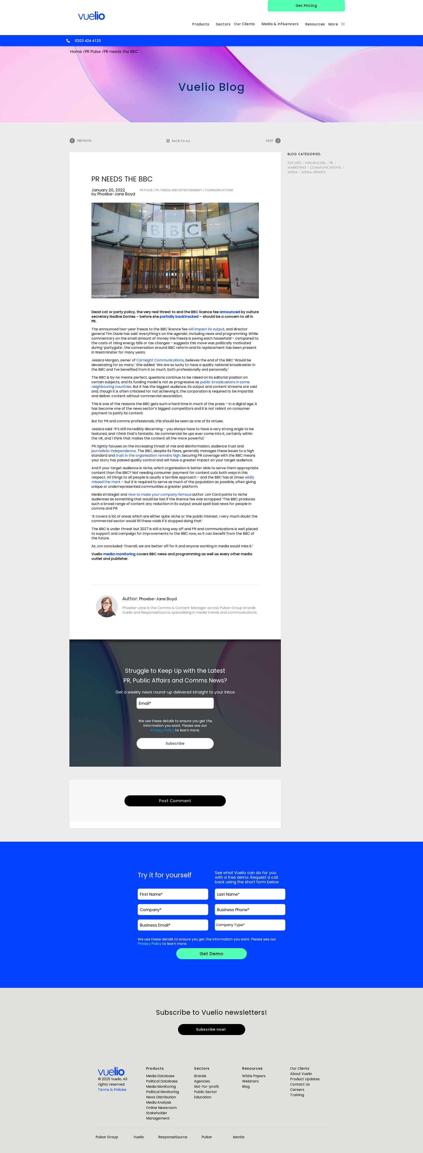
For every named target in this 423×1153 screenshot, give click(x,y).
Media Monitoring (161, 1086)
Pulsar (207, 1137)
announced (229, 311)
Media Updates (314, 172)
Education (202, 1097)
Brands (200, 1075)
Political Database (162, 1081)
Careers (297, 1089)
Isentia (238, 1137)
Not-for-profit (206, 1086)
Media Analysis (158, 1102)
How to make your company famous (159, 494)
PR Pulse (93, 52)
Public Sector (205, 1091)
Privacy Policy (162, 730)
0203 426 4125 (88, 40)
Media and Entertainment (181, 190)
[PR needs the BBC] (175, 250)
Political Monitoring (162, 1091)
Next (269, 141)
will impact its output (206, 329)
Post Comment (175, 801)
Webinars (250, 1081)
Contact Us (300, 1084)
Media (293, 172)
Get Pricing (306, 5)
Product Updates (305, 1079)
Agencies (202, 1081)
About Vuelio (301, 1073)
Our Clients (299, 1068)
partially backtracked (179, 316)
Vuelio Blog (211, 87)
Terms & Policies (112, 1089)
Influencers (315, 163)
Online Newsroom (161, 1107)
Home (76, 52)
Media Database (160, 1075)
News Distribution (161, 1097)
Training (297, 1094)
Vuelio (139, 1137)
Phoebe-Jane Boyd (116, 194)
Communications (219, 190)
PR (157, 190)
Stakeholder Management (158, 1115)
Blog (246, 1086)
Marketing (297, 167)
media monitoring (119, 554)
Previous (84, 141)
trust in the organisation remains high (148, 455)
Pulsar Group (107, 1137)
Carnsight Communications (160, 360)
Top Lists (294, 163)
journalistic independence (113, 450)
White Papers (253, 1075)
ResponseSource (172, 1137)
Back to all (181, 141)
